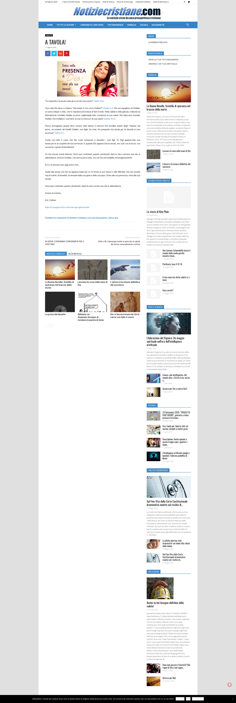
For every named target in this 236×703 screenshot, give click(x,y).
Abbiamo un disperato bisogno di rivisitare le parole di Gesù (91, 317)
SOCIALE (144, 25)
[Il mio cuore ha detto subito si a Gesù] (153, 280)
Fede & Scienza (108, 2)
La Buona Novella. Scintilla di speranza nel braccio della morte (59, 285)
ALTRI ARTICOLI (75, 254)
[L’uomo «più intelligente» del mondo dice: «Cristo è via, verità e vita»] (153, 378)
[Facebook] (184, 2)
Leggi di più (198, 699)
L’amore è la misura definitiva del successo (176, 165)
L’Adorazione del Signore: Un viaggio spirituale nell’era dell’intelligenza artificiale (165, 341)
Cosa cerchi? (168, 290)
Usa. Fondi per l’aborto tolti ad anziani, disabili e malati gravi (175, 428)
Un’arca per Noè (169, 678)
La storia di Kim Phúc (158, 211)
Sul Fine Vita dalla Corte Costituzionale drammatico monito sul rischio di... (167, 503)
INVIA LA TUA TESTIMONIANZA (163, 59)
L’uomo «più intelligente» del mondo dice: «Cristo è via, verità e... (176, 377)
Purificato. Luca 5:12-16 (172, 264)
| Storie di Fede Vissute (71, 2)
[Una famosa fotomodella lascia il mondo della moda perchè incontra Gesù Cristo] (153, 254)
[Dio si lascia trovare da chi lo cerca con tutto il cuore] (125, 302)
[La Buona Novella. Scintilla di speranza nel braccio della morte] (60, 269)
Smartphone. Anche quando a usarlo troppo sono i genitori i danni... (175, 442)
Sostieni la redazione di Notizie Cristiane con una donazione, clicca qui (81, 218)
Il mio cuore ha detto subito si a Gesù (176, 279)
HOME (50, 25)
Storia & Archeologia (125, 2)
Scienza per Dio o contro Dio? (175, 388)
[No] (232, 699)
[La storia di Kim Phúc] (169, 197)
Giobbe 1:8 (108, 108)
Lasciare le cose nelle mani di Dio (177, 151)
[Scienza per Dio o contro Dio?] (153, 392)
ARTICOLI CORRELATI (56, 254)
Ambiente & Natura (142, 2)
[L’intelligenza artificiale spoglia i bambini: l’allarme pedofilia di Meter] (153, 456)
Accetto (180, 699)
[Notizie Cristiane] (118, 13)
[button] (187, 25)
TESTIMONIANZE (115, 25)
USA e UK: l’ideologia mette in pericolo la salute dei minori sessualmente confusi (119, 243)
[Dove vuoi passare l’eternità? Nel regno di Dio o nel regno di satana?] (153, 668)
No (188, 699)
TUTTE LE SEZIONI (65, 25)
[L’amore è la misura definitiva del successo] (125, 269)
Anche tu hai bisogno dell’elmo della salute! (165, 604)
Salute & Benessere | (161, 2)
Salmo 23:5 (99, 101)
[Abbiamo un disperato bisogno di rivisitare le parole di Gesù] (92, 302)
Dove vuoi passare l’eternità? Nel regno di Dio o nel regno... (176, 666)
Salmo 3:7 (59, 133)
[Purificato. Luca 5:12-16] (153, 267)
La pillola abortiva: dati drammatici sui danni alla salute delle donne (176, 543)
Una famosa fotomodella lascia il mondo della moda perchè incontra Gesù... (176, 253)
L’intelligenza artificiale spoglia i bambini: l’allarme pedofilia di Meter (176, 455)
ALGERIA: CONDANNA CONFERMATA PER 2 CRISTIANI (64, 243)
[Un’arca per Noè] (153, 681)
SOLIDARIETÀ (158, 25)
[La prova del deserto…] (60, 302)
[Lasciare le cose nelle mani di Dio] (92, 269)
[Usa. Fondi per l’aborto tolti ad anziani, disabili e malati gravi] (153, 429)
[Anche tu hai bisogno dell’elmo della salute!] (169, 588)
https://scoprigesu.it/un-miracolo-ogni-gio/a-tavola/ (67, 207)
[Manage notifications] (229, 685)
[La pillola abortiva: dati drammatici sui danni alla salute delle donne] (153, 544)
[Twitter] (189, 2)
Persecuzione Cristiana (91, 2)
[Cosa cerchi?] (153, 293)
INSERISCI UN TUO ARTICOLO (162, 63)
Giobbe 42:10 (109, 119)
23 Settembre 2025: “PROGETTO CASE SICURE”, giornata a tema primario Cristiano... (176, 415)
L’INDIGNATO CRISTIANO (92, 25)
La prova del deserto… (56, 314)
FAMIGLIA (131, 25)
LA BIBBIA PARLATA (157, 42)
